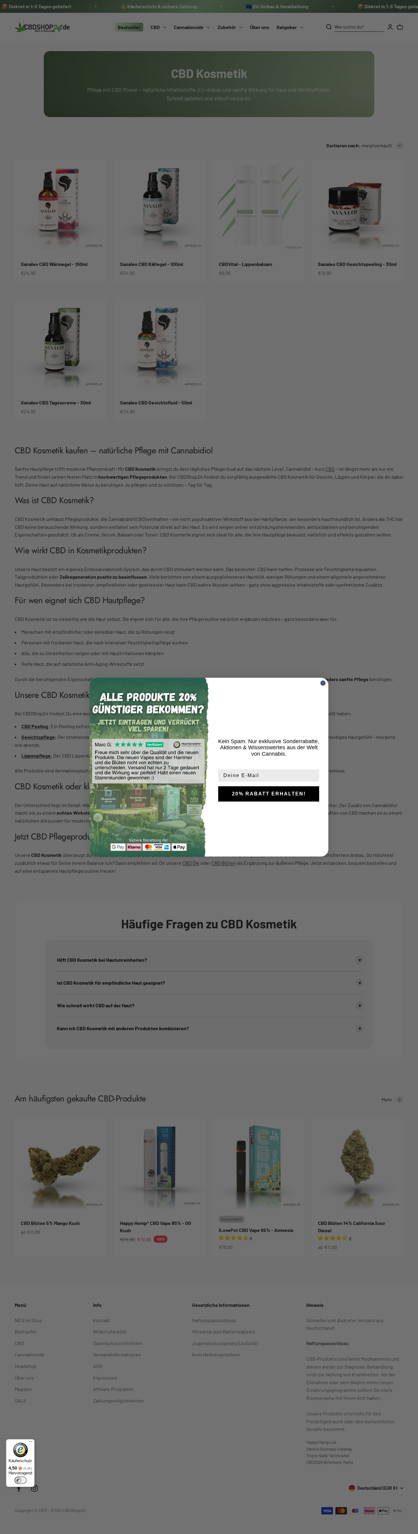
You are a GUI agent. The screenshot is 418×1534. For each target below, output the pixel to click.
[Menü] (31, 1443)
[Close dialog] (323, 683)
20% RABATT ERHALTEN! (269, 793)
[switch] (20, 1480)
